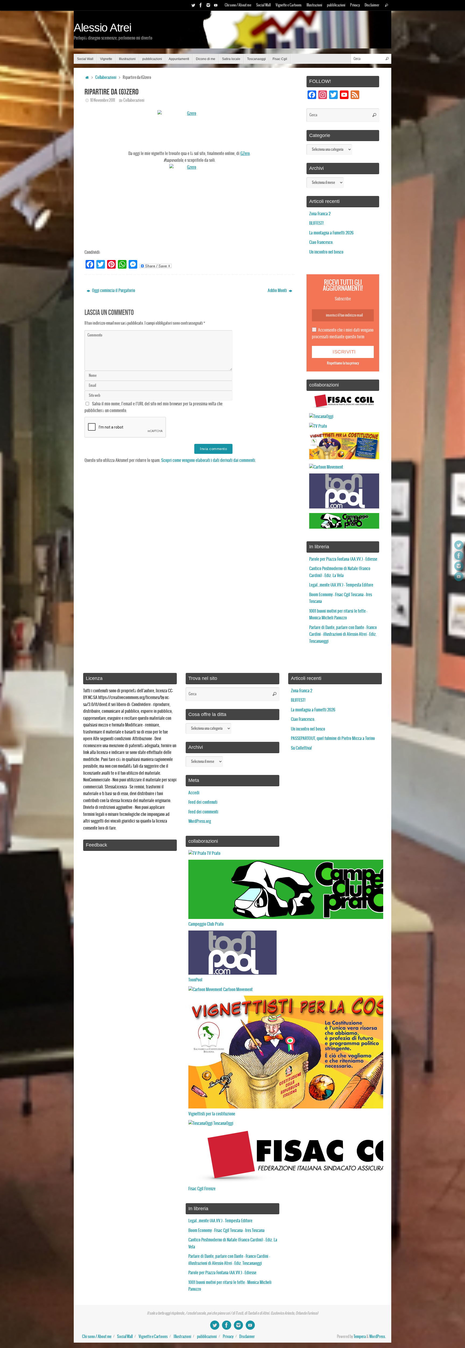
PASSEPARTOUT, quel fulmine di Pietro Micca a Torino (333, 738)
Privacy (355, 5)
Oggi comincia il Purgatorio (113, 290)
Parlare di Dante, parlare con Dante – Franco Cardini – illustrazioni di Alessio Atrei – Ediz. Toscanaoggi (343, 634)
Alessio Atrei (102, 28)
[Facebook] (201, 5)
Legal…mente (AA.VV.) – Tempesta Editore (341, 585)
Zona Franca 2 (319, 214)
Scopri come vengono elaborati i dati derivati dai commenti (208, 460)
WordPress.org (199, 821)
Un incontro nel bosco (326, 252)
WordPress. (377, 1337)
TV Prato (213, 853)
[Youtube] (216, 5)
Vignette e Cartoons (289, 5)
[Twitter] (193, 5)
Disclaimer (372, 5)
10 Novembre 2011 (102, 100)
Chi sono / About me (238, 5)
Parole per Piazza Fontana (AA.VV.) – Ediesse (343, 559)
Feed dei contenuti (202, 802)
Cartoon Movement (237, 989)
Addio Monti (278, 290)
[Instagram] (208, 5)
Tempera (360, 1337)
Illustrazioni (314, 5)
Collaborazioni (106, 77)
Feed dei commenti (203, 812)
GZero (245, 153)
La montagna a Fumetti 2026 (331, 233)
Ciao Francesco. (321, 242)
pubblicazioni (336, 5)
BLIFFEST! (316, 223)
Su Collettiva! (301, 748)
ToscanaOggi (223, 1123)
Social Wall (263, 5)
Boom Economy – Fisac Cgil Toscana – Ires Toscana (226, 1230)
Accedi (193, 793)
